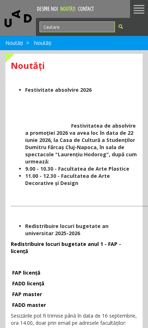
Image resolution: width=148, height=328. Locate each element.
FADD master (29, 304)
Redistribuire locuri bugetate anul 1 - (59, 244)
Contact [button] (86, 8)
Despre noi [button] (47, 8)
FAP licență (26, 272)
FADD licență (28, 283)
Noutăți (14, 42)
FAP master (27, 294)
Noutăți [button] (67, 8)
